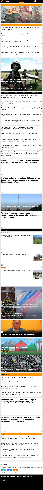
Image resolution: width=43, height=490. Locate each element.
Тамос (8, 476)
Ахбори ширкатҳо (23, 476)
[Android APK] (3, 481)
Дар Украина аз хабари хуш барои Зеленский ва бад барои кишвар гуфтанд (17, 86)
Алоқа (13, 477)
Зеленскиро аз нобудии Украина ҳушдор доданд (11, 313)
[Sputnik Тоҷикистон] (5, 2)
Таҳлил (38, 467)
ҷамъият (28, 467)
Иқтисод (24, 467)
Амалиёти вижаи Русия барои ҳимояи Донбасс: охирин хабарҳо (21, 74)
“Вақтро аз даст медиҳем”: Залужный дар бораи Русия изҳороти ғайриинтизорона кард (19, 310)
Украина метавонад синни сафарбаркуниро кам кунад (12, 83)
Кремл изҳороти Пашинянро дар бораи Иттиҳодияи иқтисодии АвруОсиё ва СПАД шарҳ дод (19, 305)
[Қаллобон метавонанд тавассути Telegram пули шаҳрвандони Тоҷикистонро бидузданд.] (21, 406)
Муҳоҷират (33, 467)
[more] (41, 22)
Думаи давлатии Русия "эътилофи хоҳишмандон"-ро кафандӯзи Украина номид (18, 307)
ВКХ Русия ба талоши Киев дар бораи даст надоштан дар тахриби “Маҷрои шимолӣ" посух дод (19, 316)
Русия (3, 302)
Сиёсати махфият (29, 476)
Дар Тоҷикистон (4, 467)
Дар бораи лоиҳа (3, 476)
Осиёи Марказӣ (11, 467)
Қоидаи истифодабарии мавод (14, 476)
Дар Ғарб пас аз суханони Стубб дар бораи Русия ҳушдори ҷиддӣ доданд (17, 88)
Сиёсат (20, 467)
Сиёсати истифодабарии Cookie (6, 477)
